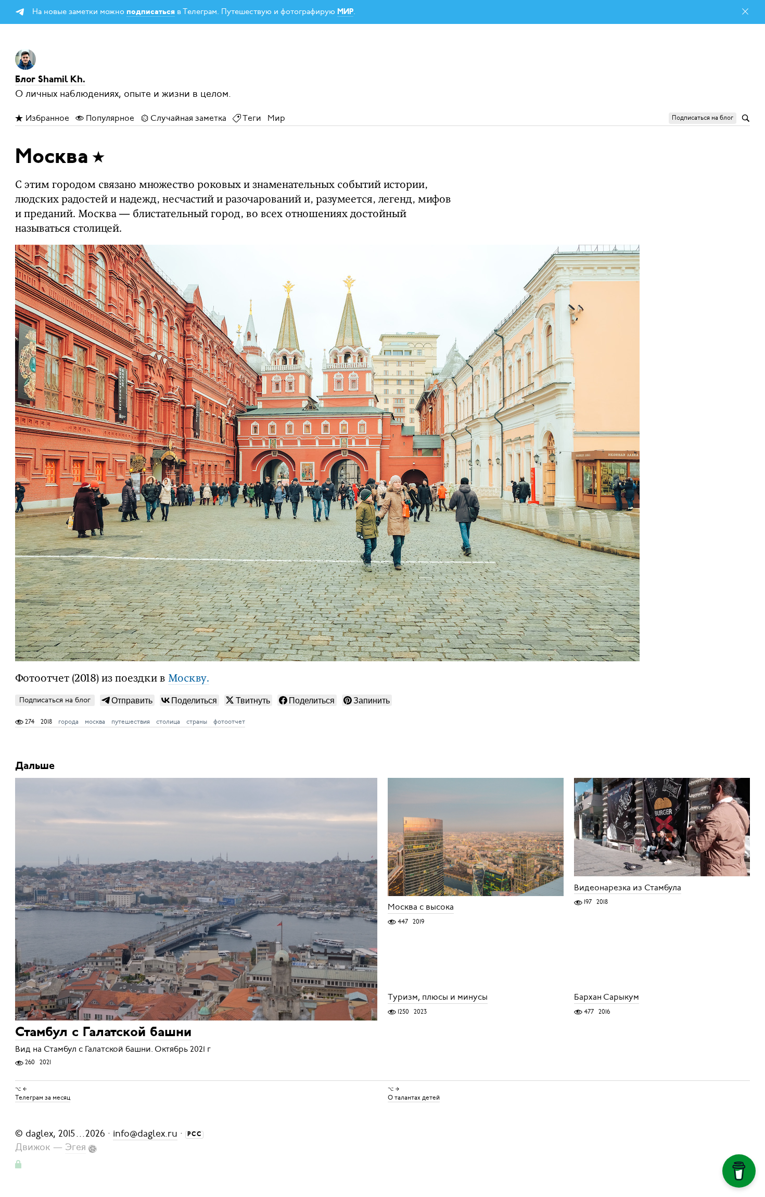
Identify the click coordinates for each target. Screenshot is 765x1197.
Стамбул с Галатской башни (103, 1033)
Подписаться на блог (55, 700)
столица (168, 721)
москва (95, 721)
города (68, 721)
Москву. (188, 679)
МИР (345, 12)
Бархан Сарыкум (606, 997)
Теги (251, 118)
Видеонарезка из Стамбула (627, 887)
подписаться (150, 12)
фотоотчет (229, 721)
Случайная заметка (187, 118)
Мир (276, 118)
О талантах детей (414, 1097)
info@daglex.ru (145, 1133)
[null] (127, 700)
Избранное (46, 118)
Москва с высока (421, 907)
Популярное (109, 118)
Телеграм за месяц (42, 1097)
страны (196, 721)
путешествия (130, 721)
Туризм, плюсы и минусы (438, 997)
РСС (194, 1134)
